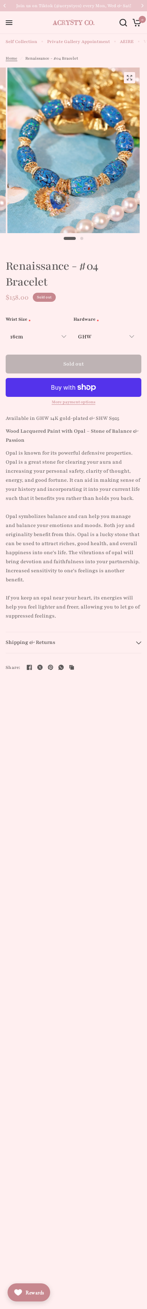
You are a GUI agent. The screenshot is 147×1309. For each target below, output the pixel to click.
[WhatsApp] (61, 667)
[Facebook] (29, 667)
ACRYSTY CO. (74, 22)
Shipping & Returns (30, 642)
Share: (13, 667)
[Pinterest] (50, 667)
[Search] (123, 22)
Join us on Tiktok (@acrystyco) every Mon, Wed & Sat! (73, 6)
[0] (135, 22)
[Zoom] (129, 77)
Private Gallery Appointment (78, 41)
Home (11, 58)
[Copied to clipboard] (71, 667)
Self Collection (21, 41)
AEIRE (127, 41)
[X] (39, 667)
